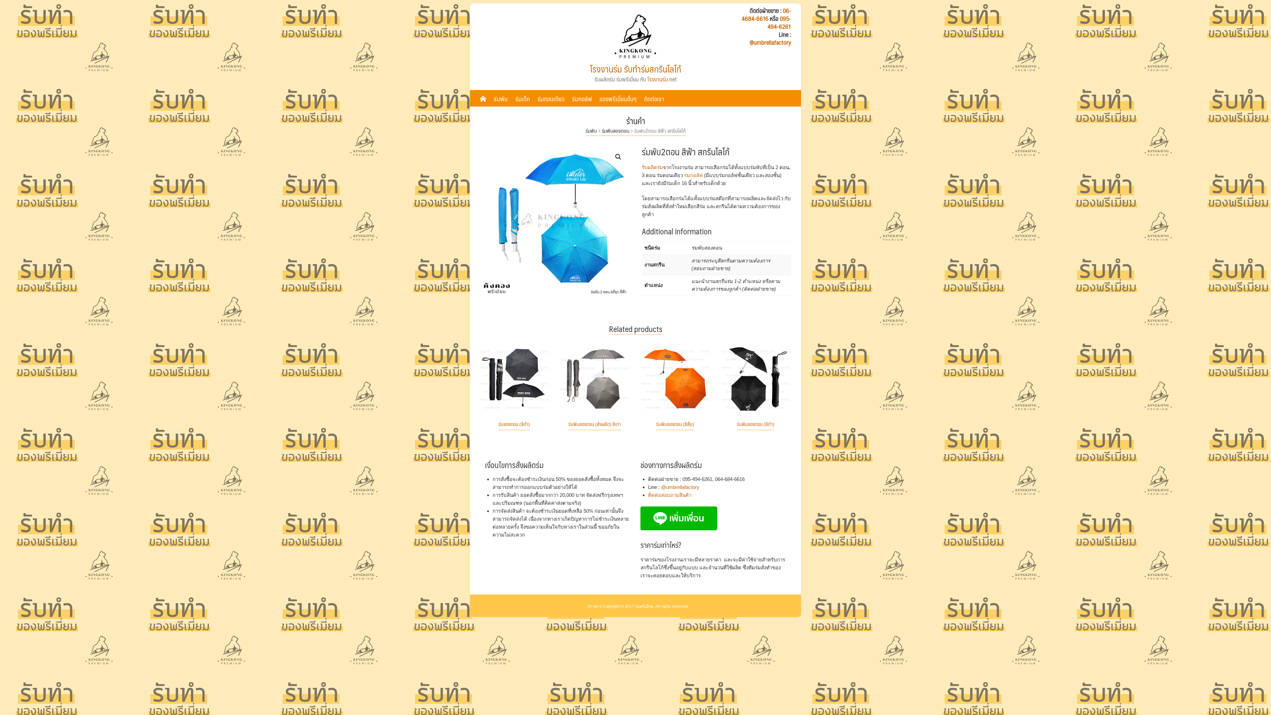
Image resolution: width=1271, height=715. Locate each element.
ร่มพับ (501, 98)
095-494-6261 (779, 22)
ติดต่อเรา (654, 98)
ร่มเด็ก (522, 98)
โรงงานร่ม (657, 79)
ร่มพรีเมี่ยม (644, 606)
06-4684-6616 (766, 15)
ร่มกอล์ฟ (582, 98)
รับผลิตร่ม (652, 167)
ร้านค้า (635, 121)
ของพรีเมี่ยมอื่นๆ (617, 98)
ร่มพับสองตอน (615, 130)
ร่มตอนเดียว (551, 98)
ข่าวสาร (594, 606)
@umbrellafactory (770, 42)
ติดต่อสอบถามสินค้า (669, 495)
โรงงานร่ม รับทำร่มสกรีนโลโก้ (635, 68)
